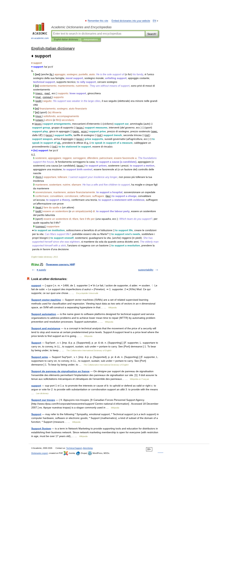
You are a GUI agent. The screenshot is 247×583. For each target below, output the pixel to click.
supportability (145, 269)
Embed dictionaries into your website (131, 21)
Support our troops (43, 399)
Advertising (88, 448)
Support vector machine (46, 299)
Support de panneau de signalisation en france (60, 371)
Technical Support (74, 448)
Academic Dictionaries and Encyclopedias (81, 27)
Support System (41, 428)
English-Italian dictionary (66, 39)
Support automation (43, 314)
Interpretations (91, 39)
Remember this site (98, 21)
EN (154, 21)
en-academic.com (40, 38)
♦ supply (41, 269)
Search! (151, 33)
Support (36, 342)
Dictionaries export (39, 453)
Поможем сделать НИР (60, 264)
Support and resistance (45, 328)
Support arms (39, 357)
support (36, 285)
